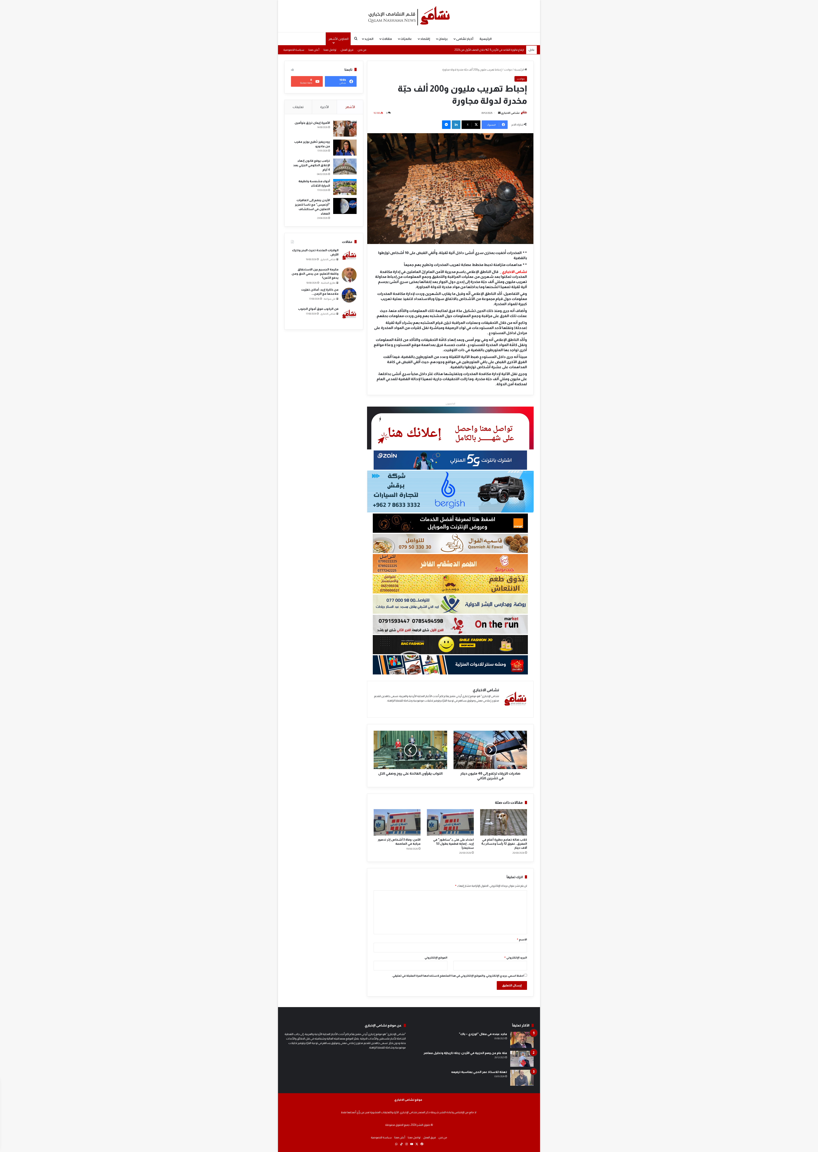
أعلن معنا (313, 49)
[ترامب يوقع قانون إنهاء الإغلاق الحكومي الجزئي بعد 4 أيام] (345, 167)
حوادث (508, 69)
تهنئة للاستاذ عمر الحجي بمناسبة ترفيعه (479, 1072)
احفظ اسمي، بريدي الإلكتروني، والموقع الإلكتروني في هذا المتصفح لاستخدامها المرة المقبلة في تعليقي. (458, 975)
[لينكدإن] (456, 124)
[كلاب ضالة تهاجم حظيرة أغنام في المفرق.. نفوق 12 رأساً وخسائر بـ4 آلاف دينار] (503, 822)
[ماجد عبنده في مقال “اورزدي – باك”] (522, 1040)
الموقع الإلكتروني (436, 957)
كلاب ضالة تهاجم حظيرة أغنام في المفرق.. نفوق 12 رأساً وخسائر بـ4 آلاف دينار (504, 843)
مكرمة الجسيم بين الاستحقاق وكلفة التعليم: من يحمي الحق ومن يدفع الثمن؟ (315, 273)
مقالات (387, 39)
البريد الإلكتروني (515, 957)
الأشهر (350, 107)
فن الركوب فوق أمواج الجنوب (318, 308)
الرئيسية (486, 39)
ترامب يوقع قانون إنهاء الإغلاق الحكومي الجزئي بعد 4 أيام (311, 165)
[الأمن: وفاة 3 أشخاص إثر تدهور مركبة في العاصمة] (397, 822)
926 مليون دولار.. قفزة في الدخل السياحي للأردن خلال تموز (491, 49)
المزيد (368, 39)
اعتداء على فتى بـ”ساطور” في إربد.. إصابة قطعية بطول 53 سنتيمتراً (453, 843)
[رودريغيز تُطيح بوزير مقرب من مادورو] (345, 148)
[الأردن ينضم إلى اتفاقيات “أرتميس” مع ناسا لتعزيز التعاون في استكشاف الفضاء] (345, 206)
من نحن (362, 49)
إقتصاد (425, 39)
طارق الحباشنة (328, 283)
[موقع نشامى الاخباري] (409, 16)
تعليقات (298, 107)
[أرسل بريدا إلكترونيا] (499, 112)
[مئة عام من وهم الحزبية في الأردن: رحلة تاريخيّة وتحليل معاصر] (522, 1059)
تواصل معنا (330, 49)
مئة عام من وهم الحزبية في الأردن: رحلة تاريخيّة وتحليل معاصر (465, 1053)
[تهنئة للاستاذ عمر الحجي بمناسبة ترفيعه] (522, 1078)
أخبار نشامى (464, 39)
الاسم (522, 939)
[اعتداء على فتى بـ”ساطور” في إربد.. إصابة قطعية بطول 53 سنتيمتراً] (450, 822)
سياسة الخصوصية (293, 49)
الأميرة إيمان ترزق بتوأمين (312, 122)
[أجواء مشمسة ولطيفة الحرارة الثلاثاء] (345, 187)
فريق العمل (347, 49)
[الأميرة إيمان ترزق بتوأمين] (345, 129)
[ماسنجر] (446, 124)
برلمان (443, 39)
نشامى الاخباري (510, 112)
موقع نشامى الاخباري (408, 1099)
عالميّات (406, 39)
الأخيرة (324, 107)
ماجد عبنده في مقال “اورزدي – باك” (483, 1034)
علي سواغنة (330, 298)
